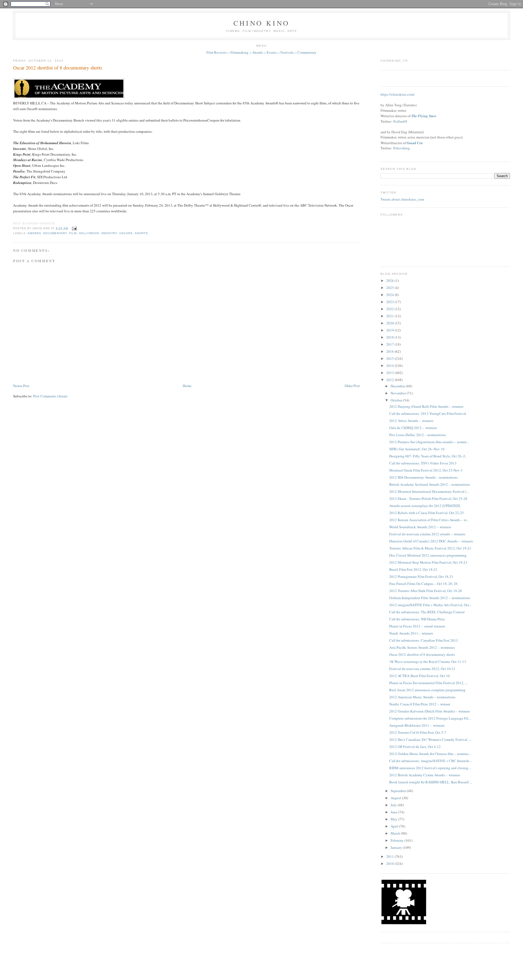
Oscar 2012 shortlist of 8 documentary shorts (57, 67)
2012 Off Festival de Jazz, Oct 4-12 (415, 746)
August (396, 797)
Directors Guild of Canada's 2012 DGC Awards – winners (431, 541)
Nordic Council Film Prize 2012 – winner (419, 704)
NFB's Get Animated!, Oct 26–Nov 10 (417, 448)
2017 (390, 344)
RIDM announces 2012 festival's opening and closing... (430, 767)
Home (187, 385)
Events (272, 52)
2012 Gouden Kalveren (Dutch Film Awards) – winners (429, 711)
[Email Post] (73, 228)
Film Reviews (216, 52)
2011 (390, 856)
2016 (390, 351)
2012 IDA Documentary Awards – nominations (423, 477)
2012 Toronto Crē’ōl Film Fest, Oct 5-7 (417, 732)
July (394, 804)
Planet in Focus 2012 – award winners (417, 626)
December (398, 386)
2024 (390, 294)
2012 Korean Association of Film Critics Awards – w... (429, 519)
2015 (390, 358)
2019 (390, 330)
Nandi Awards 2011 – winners (411, 633)
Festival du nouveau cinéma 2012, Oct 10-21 (422, 668)
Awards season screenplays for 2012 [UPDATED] (424, 505)
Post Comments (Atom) (50, 396)
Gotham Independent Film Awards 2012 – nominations (429, 597)
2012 (390, 379)
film (73, 233)
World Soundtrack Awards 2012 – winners (420, 526)
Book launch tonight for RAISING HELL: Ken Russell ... (430, 782)
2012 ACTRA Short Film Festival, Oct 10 (419, 675)
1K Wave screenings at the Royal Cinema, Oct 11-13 (427, 661)
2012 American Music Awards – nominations (422, 697)
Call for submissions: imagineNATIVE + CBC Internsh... (430, 760)
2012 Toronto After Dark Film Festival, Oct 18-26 (425, 590)
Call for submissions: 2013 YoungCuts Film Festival (427, 413)
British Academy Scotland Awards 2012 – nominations (429, 484)
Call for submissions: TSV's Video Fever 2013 (423, 463)
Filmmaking (239, 52)
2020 (390, 323)
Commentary (307, 52)
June (394, 812)
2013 (390, 372)
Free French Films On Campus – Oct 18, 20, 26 (423, 583)
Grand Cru (415, 142)
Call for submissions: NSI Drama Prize (417, 619)
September (399, 790)
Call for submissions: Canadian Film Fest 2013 (423, 640)
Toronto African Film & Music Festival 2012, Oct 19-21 (430, 548)
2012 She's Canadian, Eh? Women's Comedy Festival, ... (430, 739)
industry (109, 233)
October (397, 400)
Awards (257, 52)
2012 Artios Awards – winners (411, 420)
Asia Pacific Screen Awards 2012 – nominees (422, 647)
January (397, 847)
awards (34, 233)
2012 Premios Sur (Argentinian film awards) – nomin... (429, 441)
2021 (390, 315)
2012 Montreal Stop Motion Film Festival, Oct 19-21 (428, 562)
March (396, 833)
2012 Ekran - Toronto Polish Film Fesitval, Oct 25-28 (428, 498)
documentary (55, 233)
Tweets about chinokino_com (402, 199)
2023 (390, 301)
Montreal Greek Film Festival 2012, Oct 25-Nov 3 (426, 470)
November (399, 393)
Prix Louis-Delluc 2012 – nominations (417, 434)
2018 (390, 337)
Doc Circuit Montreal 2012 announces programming (428, 555)
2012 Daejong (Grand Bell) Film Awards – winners (426, 406)
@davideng (401, 148)
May (394, 819)
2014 (390, 365)
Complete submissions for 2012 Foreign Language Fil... (430, 718)
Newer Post (21, 385)
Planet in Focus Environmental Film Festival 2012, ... (428, 682)
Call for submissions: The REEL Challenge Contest (427, 611)
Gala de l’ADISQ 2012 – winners (413, 427)
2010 (390, 863)
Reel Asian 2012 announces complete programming (427, 689)
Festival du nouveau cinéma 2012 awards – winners (427, 534)
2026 (390, 280)
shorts (141, 233)
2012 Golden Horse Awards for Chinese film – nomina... (430, 753)
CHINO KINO (261, 23)
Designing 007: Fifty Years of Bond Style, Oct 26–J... (428, 456)
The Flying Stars (423, 115)
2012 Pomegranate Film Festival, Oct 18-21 (421, 576)
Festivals (287, 52)
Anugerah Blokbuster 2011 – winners (417, 725)
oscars (126, 233)
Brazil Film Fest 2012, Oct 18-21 (413, 569)
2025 (390, 287)
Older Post (352, 385)
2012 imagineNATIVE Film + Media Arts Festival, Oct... (430, 604)
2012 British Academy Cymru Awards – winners (424, 774)
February (398, 840)
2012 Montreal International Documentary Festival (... (429, 491)
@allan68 (400, 121)
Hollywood (89, 233)
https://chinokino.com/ (398, 94)
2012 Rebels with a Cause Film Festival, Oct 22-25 (426, 512)
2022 (390, 308)
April (395, 826)
